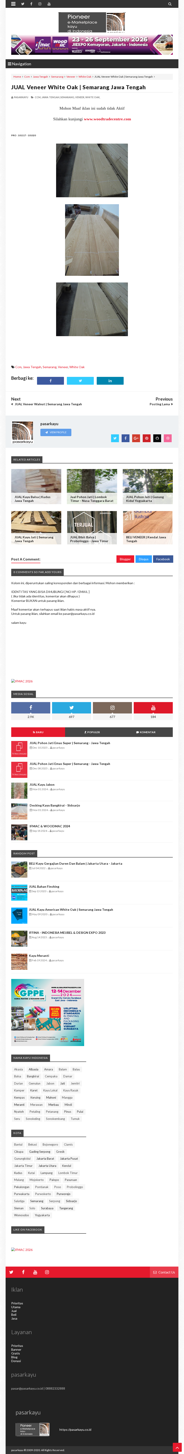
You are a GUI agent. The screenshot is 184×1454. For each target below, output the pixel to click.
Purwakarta (21, 1194)
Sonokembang (55, 1119)
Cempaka (51, 1076)
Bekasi (32, 1144)
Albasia (33, 1069)
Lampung (47, 1173)
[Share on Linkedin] (110, 381)
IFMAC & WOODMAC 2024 (50, 826)
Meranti (19, 1104)
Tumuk (75, 1119)
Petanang (52, 1111)
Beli (13, 1314)
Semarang (57, 76)
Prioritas (17, 1303)
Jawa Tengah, (51, 97)
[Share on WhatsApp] (140, 381)
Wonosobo (21, 1215)
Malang (19, 1180)
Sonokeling (33, 1119)
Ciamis (68, 1144)
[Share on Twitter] (80, 381)
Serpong (54, 1201)
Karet (33, 1090)
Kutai (31, 1173)
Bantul (18, 1144)
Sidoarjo (71, 1201)
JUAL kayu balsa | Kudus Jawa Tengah (32, 499)
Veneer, (80, 97)
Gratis (15, 1353)
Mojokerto (37, 1180)
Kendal (66, 1165)
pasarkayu (17, 1450)
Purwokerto (43, 1194)
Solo (32, 1208)
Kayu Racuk (70, 1090)
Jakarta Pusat (69, 1158)
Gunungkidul (22, 1158)
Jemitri (75, 1083)
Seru (17, 1119)
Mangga (67, 1097)
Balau (76, 1069)
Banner (16, 1349)
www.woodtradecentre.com (107, 119)
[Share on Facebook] (50, 381)
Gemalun (34, 1083)
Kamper (19, 1090)
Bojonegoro (50, 1144)
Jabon (50, 1083)
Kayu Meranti (39, 955)
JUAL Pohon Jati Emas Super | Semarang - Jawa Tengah (70, 743)
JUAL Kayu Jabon (42, 784)
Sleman (19, 1208)
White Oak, (92, 97)
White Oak (85, 76)
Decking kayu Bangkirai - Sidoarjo (55, 805)
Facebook (163, 559)
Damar (67, 1076)
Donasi (16, 1361)
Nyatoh (19, 1111)
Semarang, (67, 97)
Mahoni (51, 1097)
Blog (14, 1357)
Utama (15, 1307)
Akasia (18, 1069)
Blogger (125, 559)
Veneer (70, 76)
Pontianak (41, 1187)
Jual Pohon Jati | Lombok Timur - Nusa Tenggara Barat (92, 499)
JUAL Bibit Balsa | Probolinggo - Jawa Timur (89, 539)
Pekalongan (21, 1187)
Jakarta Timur (23, 1165)
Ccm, (38, 97)
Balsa (17, 1076)
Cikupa (18, 1151)
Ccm (27, 76)
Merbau (53, 1104)
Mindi (68, 1104)
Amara (48, 1069)
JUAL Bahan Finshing (44, 886)
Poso (57, 1187)
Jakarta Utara (47, 1165)
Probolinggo (75, 1187)
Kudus (18, 1173)
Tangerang (66, 1208)
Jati (62, 1083)
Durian (18, 1083)
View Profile (57, 432)
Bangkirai (33, 1076)
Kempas (19, 1097)
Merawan (36, 1104)
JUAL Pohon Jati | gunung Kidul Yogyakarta (145, 499)
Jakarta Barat (45, 1158)
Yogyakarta (42, 1215)
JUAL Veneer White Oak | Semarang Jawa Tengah (78, 87)
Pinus (67, 1111)
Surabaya (47, 1208)
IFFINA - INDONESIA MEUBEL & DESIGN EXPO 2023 (67, 932)
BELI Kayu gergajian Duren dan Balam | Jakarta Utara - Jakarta (75, 863)
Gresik (60, 1151)
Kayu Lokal (50, 1090)
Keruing (35, 1097)
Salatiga (19, 1201)
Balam (63, 1069)
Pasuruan (71, 1180)
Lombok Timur (68, 1173)
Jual (14, 1311)
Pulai (80, 1111)
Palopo (54, 1180)
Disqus (144, 559)
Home (17, 76)
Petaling (35, 1111)
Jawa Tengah (40, 76)
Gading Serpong (39, 1151)
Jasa (14, 1318)
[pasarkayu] (92, 22)
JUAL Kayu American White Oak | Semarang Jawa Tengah (71, 909)
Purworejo (63, 1194)
